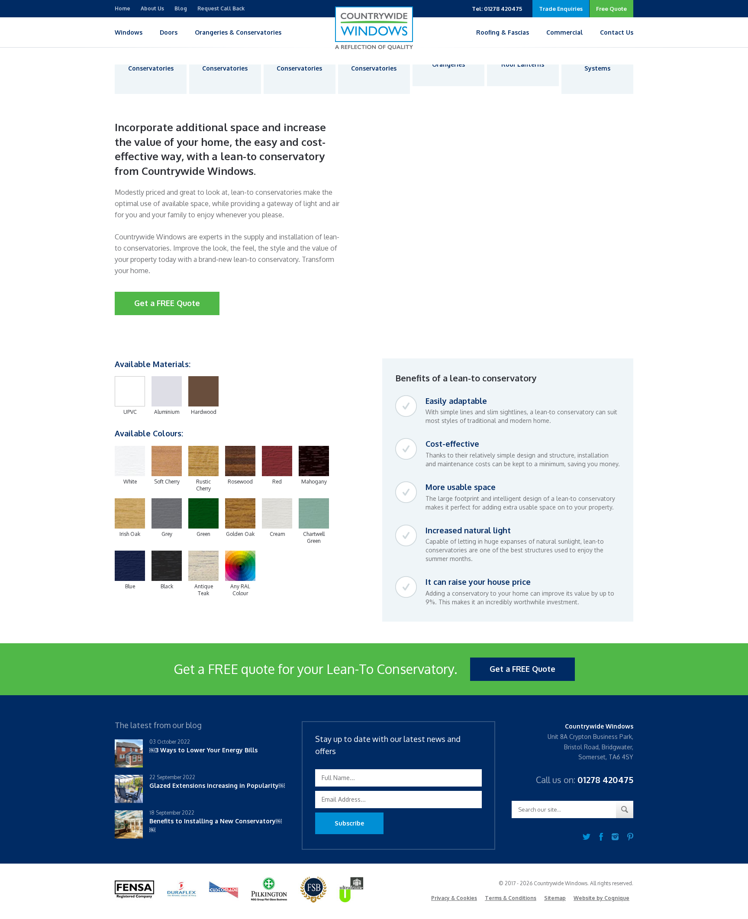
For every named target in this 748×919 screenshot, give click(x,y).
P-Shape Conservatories (374, 64)
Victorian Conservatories (151, 64)
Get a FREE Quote (167, 303)
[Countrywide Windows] (374, 28)
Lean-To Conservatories (299, 64)
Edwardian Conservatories (225, 64)
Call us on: (584, 779)
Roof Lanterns (522, 64)
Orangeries (448, 64)
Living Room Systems (597, 64)
